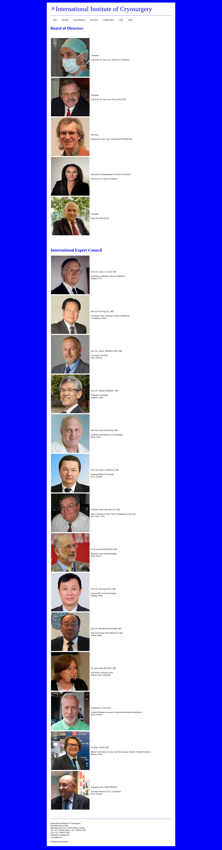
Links (130, 20)
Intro (55, 20)
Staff (121, 20)
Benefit (65, 20)
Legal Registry (79, 20)
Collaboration (108, 20)
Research (94, 20)
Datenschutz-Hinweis (59, 841)
